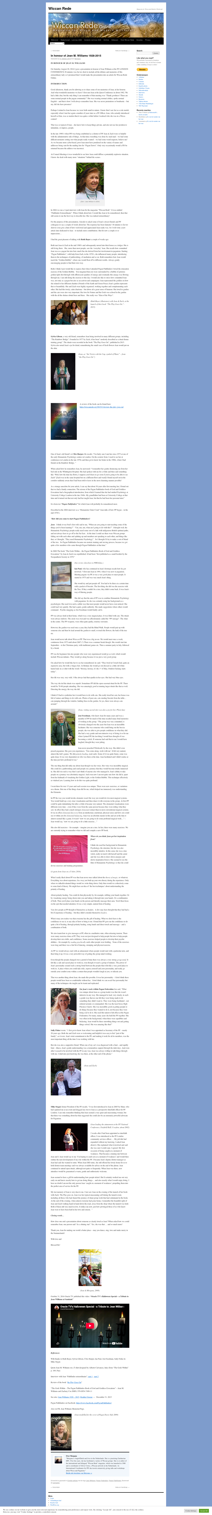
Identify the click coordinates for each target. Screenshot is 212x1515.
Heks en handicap (122, 50)
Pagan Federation (102, 1480)
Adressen (114, 40)
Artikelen (141, 77)
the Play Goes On (74, 1382)
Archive (106, 40)
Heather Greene (86, 1397)
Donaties (139, 40)
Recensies (141, 99)
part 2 (96, 1376)
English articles (72, 1480)
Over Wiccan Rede (127, 40)
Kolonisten (55, 50)
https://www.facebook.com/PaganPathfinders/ (94, 1403)
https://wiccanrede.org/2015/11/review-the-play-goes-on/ (102, 407)
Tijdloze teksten (143, 101)
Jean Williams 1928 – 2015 (68, 1397)
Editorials (141, 84)
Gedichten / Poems (144, 88)
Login (52, 1498)
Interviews (142, 92)
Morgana (78, 59)
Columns (141, 81)
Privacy (148, 40)
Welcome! (54, 40)
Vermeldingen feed (55, 1500)
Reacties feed (54, 1503)
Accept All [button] (203, 1511)
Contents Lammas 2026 (92, 40)
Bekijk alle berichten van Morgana (79, 1473)
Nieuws (141, 97)
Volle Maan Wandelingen (146, 103)
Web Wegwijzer (143, 106)
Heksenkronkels (143, 90)
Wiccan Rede (59, 8)
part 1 (90, 1376)
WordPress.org (54, 1505)
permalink (56, 1483)
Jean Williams (90, 1480)
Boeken (141, 79)
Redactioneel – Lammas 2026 (71, 40)
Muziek (141, 95)
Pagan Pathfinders (115, 1480)
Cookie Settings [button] (191, 1511)
